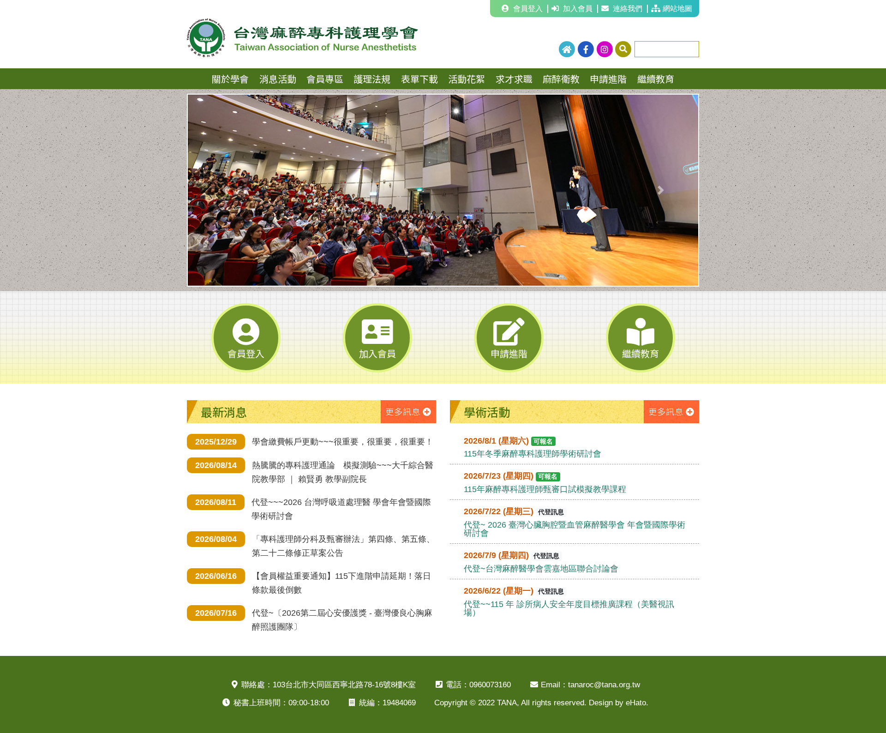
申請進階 (608, 78)
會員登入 (528, 8)
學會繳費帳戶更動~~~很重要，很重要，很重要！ (342, 441)
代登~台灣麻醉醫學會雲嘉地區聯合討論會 (541, 568)
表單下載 (419, 78)
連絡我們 (627, 8)
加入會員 (578, 8)
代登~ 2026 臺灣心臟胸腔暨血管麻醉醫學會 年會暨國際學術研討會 (574, 529)
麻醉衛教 (561, 78)
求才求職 (514, 78)
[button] (225, 190)
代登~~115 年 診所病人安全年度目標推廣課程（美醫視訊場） (569, 608)
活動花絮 (466, 78)
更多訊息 (402, 411)
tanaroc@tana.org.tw (604, 684)
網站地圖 (677, 8)
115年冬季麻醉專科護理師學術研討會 (532, 453)
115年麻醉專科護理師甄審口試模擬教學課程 (545, 489)
